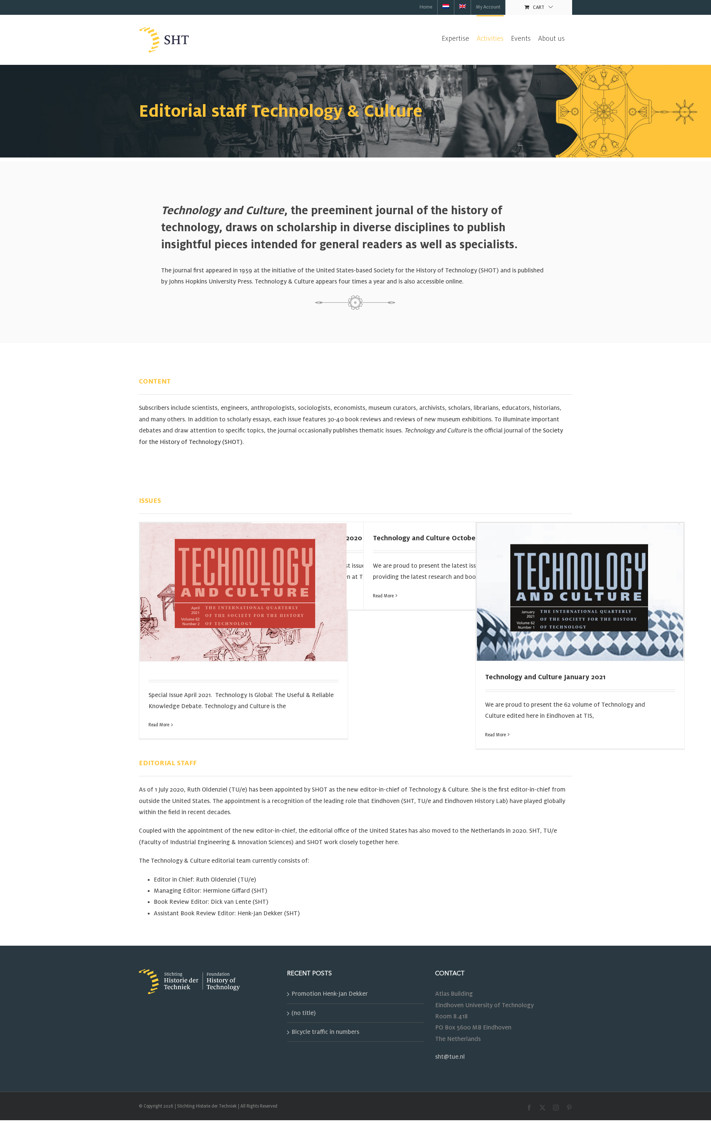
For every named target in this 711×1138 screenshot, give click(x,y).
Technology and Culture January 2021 (545, 677)
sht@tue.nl (450, 1057)
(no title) (303, 1013)
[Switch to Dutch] (446, 7)
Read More (158, 725)
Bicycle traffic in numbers (325, 1032)
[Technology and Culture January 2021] (580, 592)
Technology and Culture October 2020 (435, 538)
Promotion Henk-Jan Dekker (329, 994)
